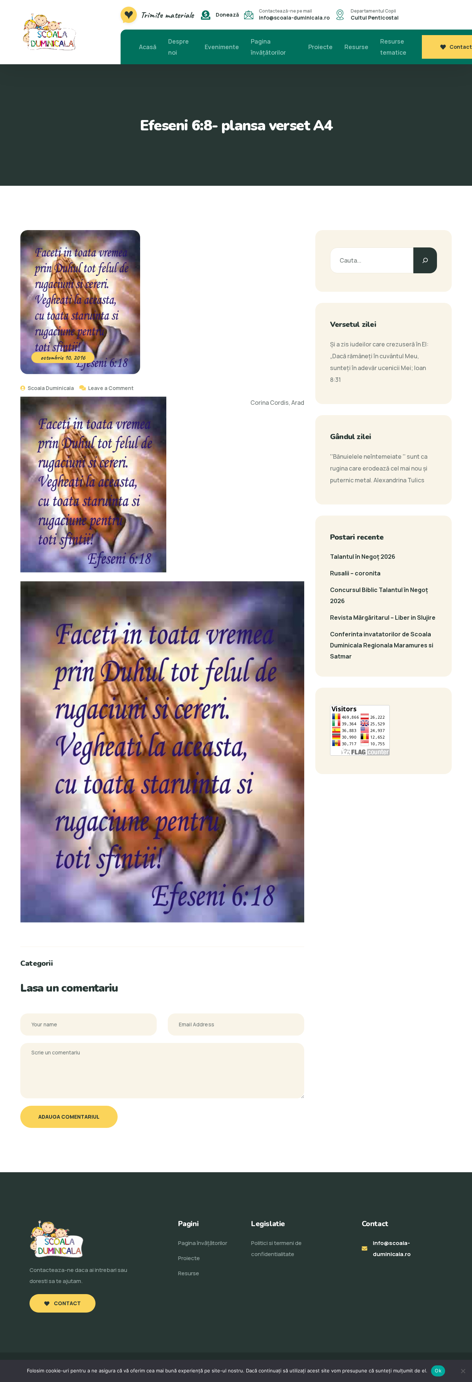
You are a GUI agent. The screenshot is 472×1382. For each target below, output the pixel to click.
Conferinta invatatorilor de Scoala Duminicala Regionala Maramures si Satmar (381, 645)
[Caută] (425, 260)
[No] (462, 1371)
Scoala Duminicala (50, 387)
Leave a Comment (110, 387)
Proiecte (320, 47)
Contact (461, 46)
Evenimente (222, 47)
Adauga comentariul (69, 1116)
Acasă (147, 47)
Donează (227, 14)
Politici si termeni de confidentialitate (276, 1248)
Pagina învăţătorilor (268, 47)
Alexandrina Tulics (399, 480)
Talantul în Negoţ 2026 (362, 557)
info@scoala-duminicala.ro (294, 17)
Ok (438, 1371)
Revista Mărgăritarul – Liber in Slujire (382, 617)
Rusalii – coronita (355, 573)
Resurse (356, 47)
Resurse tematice (393, 47)
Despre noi (178, 47)
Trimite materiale (167, 14)
